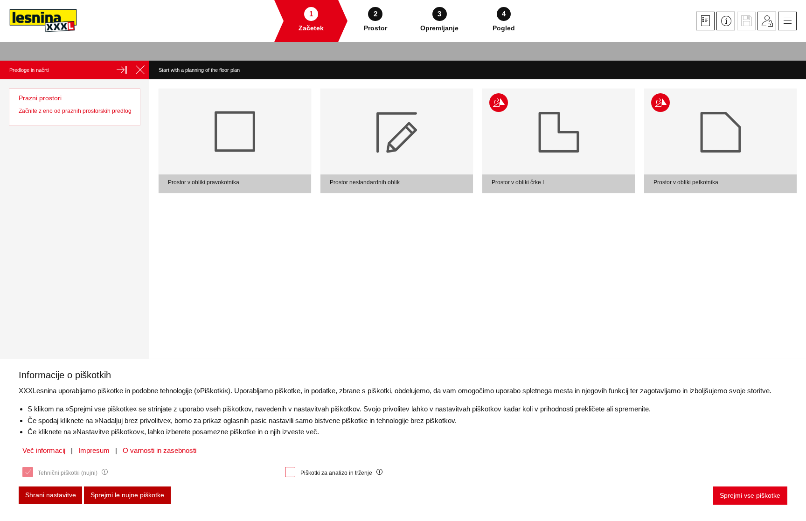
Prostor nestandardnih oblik (365, 182)
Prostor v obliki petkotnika (685, 182)
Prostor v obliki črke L (519, 182)
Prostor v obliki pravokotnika (203, 182)
